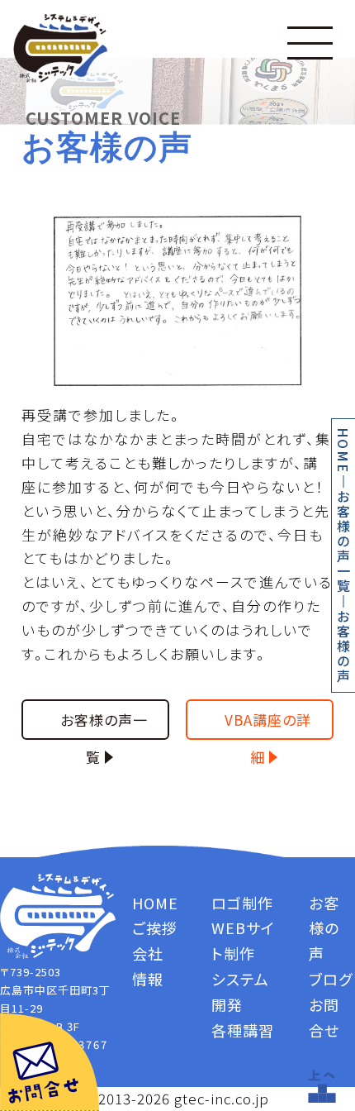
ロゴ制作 (242, 902)
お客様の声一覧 (343, 541)
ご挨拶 (155, 927)
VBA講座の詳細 (268, 724)
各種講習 (242, 1030)
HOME (343, 450)
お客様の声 (324, 928)
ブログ (331, 978)
